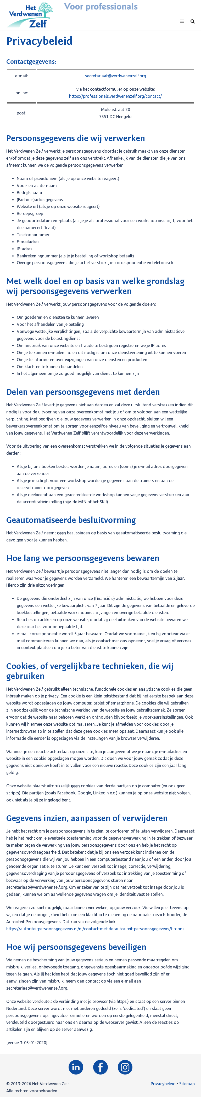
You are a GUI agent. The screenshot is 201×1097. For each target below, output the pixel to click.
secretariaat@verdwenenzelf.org (115, 75)
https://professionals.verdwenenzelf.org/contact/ (115, 96)
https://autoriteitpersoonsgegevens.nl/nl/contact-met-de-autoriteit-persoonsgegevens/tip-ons (95, 928)
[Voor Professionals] (29, 14)
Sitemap (187, 1083)
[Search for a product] (193, 21)
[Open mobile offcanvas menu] (182, 21)
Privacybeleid (163, 1083)
